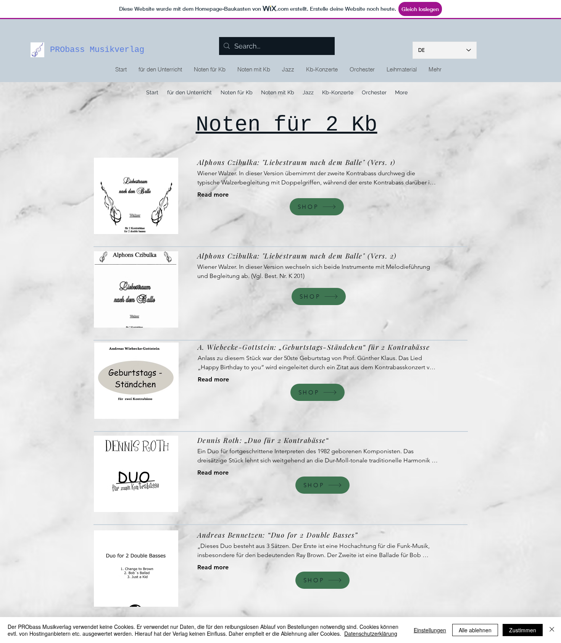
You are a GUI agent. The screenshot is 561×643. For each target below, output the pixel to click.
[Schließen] (551, 630)
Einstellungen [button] (430, 630)
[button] (209, 69)
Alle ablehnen (475, 630)
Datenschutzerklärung (370, 633)
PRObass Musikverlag (97, 50)
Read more (213, 194)
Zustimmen (522, 630)
